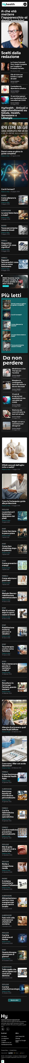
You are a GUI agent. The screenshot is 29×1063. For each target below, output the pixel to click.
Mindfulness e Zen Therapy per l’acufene (19, 371)
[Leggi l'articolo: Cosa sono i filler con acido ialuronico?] (14, 748)
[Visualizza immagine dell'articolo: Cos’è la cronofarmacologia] (24, 988)
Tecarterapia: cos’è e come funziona (8, 649)
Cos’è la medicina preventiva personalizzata (10, 832)
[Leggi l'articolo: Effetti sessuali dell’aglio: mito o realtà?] (14, 450)
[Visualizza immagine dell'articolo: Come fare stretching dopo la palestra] (22, 549)
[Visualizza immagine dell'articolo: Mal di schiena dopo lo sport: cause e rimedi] (22, 613)
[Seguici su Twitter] (2, 1029)
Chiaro (16, 1053)
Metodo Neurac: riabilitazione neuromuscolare (9, 595)
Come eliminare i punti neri (9, 579)
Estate (4, 661)
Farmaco (4, 240)
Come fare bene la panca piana (9, 532)
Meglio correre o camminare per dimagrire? (18, 424)
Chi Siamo (4, 1036)
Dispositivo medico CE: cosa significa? (8, 245)
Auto (10, 1053)
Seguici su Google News (20, 1041)
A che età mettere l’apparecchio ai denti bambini (14, 16)
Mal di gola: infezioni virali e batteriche (9, 849)
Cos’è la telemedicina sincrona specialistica (8, 813)
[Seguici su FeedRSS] (7, 1029)
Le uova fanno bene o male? (9, 214)
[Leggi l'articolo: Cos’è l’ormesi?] (14, 173)
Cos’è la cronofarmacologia (10, 988)
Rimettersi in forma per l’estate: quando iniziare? (9, 686)
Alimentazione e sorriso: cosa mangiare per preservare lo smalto (9, 902)
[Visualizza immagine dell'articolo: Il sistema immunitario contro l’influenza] (22, 884)
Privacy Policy (4, 1050)
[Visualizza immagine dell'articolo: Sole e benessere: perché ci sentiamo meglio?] (22, 668)
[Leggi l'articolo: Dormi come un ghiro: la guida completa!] (14, 135)
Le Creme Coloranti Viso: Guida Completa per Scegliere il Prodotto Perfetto (19, 65)
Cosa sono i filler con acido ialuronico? (14, 764)
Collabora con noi (6, 1042)
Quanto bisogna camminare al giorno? (9, 954)
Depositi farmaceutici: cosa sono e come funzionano (9, 263)
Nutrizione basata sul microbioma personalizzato (8, 794)
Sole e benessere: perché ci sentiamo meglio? (10, 667)
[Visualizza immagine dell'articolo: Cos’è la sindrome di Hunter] (22, 938)
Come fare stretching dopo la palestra (9, 548)
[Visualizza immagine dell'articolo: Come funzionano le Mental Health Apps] (22, 777)
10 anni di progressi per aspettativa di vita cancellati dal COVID (19, 98)
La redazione (5, 1038)
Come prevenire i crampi (9, 564)
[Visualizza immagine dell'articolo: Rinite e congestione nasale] (22, 867)
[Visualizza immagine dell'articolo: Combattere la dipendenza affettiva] (5, 89)
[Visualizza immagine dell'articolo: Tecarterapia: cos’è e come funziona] (22, 649)
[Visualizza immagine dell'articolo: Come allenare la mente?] (23, 200)
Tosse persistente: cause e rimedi (9, 229)
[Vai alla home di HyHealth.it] (8, 4)
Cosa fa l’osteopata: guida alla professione (13, 502)
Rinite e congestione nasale (7, 866)
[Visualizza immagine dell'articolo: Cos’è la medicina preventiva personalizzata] (22, 832)
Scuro (22, 1053)
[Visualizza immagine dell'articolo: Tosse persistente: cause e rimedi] (23, 230)
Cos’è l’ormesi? (8, 189)
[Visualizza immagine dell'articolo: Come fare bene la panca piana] (22, 533)
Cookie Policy (13, 1050)
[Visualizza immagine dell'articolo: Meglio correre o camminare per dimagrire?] (7, 426)
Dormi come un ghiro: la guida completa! (12, 152)
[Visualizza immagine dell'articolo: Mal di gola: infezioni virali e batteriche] (22, 849)
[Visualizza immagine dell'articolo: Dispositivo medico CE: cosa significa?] (23, 246)
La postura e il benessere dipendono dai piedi (8, 515)
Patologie (5, 509)
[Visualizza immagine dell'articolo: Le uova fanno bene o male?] (23, 215)
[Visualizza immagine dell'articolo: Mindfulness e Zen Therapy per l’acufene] (7, 373)
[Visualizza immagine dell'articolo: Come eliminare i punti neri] (22, 580)
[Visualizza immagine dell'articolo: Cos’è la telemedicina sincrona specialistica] (22, 814)
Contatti (3, 1040)
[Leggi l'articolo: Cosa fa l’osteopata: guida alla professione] (14, 486)
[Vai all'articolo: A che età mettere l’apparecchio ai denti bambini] (14, 34)
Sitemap (17, 1038)
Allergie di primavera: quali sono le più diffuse (14, 728)
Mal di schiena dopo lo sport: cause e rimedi (8, 612)
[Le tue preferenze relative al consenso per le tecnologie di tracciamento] (2, 1061)
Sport (4, 529)
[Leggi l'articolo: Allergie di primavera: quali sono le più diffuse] (14, 712)
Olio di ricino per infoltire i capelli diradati (17, 77)
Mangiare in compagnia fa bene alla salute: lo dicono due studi (19, 383)
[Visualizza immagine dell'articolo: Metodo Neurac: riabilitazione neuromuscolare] (22, 596)
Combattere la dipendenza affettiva (18, 87)
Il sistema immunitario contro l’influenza (10, 883)
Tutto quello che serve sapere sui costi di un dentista (9, 972)
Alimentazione (6, 210)
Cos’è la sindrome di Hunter (7, 937)
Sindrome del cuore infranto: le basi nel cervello (18, 412)
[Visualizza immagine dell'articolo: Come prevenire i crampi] (22, 565)
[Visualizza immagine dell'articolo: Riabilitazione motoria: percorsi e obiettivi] (22, 631)
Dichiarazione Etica (6, 1044)
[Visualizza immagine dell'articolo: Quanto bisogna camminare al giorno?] (22, 955)
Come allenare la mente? (8, 199)
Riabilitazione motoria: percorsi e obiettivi (8, 630)
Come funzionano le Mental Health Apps (10, 776)
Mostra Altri (14, 1000)
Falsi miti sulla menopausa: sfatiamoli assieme (8, 921)
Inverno (3, 195)
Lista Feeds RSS (19, 1036)
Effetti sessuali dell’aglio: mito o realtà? (13, 466)
